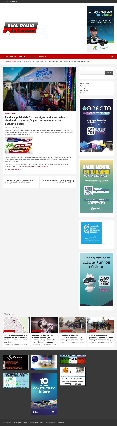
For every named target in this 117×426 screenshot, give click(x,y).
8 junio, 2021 (8, 127)
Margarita (16, 127)
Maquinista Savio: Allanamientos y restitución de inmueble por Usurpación (57, 181)
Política (33, 57)
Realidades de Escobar (21, 344)
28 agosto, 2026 (8, 344)
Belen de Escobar (16, 169)
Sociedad (42, 57)
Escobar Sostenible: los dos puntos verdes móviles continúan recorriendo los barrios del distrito (20, 182)
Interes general (10, 57)
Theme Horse (39, 423)
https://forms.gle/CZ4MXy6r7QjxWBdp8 (36, 166)
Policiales (23, 57)
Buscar (82, 69)
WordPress (60, 423)
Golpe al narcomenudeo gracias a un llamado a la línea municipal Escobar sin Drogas (101, 337)
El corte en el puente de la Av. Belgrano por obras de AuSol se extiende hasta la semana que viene (16, 338)
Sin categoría (84, 90)
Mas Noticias (9, 314)
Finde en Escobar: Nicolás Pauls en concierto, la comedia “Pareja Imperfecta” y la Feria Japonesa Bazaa (44, 338)
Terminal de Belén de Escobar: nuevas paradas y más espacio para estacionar (72, 337)
